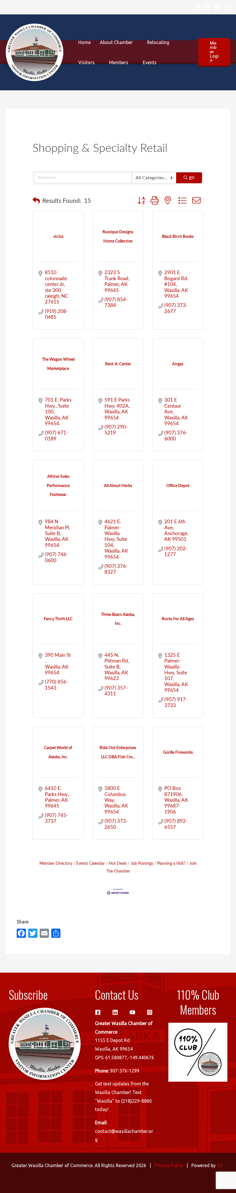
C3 (219, 1165)
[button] (214, 52)
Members (118, 62)
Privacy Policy (169, 1165)
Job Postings (142, 863)
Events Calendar (90, 863)
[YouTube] (217, 7)
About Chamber (116, 42)
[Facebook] (198, 7)
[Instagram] (227, 7)
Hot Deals (118, 863)
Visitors (86, 62)
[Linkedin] (207, 7)
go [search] (192, 177)
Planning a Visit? (171, 863)
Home (84, 42)
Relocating (158, 42)
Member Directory (55, 863)
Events (150, 62)
